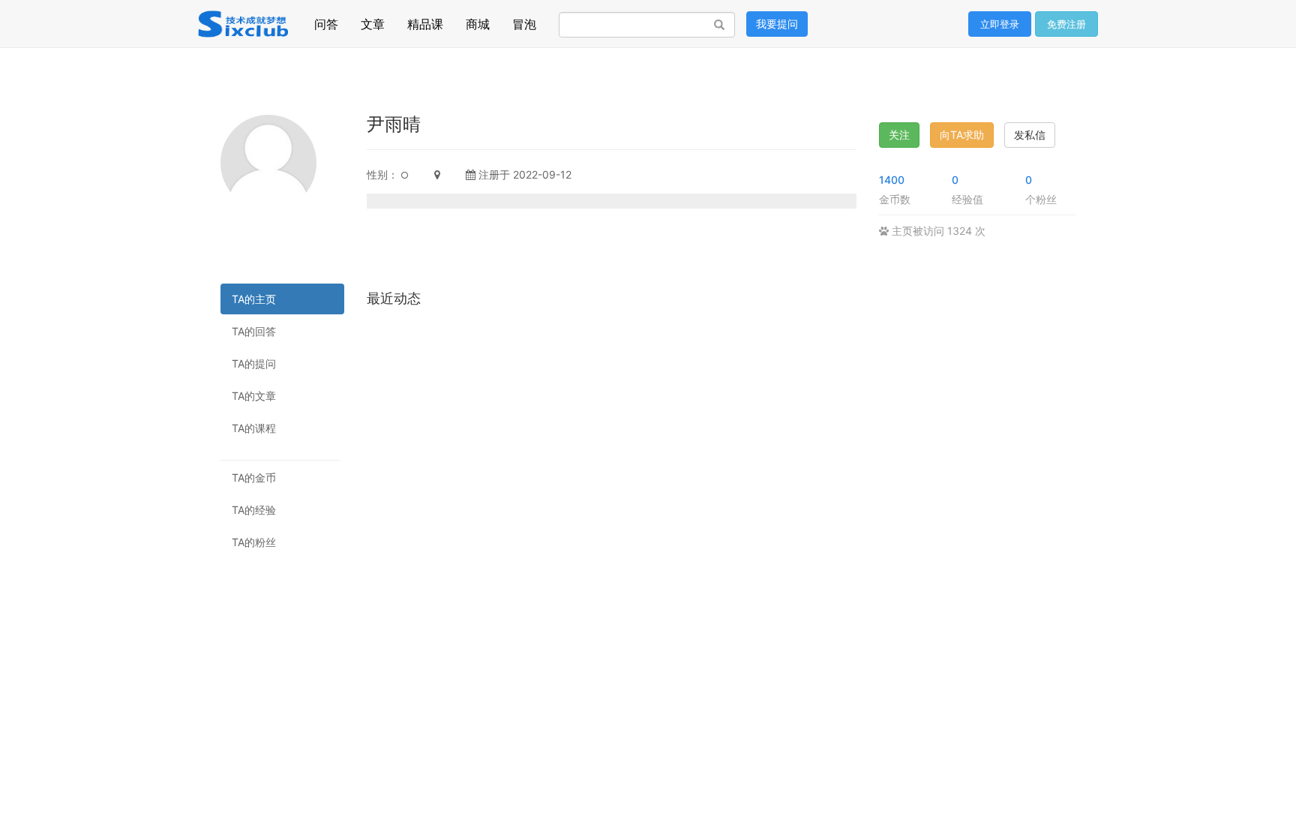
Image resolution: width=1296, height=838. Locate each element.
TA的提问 (254, 363)
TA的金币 (254, 477)
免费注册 (1066, 24)
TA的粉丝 (254, 542)
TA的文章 (254, 395)
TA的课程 (254, 428)
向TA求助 (962, 134)
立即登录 (999, 24)
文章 (373, 20)
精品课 (425, 20)
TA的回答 (254, 331)
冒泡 (524, 20)
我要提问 (777, 23)
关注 (899, 134)
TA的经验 (254, 509)
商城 (478, 20)
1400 (891, 179)
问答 (326, 20)
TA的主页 (254, 299)
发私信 (1030, 134)
